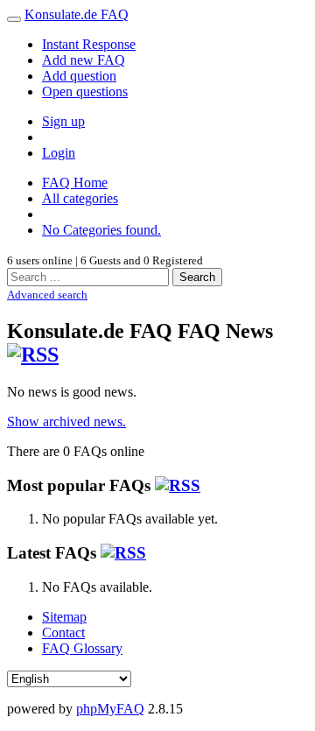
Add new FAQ (83, 60)
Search (197, 277)
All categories (80, 198)
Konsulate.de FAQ (76, 14)
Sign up (63, 121)
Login (58, 152)
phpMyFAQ (110, 708)
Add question (79, 75)
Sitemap (64, 616)
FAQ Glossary (82, 648)
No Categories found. (101, 229)
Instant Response (89, 44)
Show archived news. (66, 421)
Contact (63, 632)
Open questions (85, 91)
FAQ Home (75, 182)
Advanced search (47, 294)
